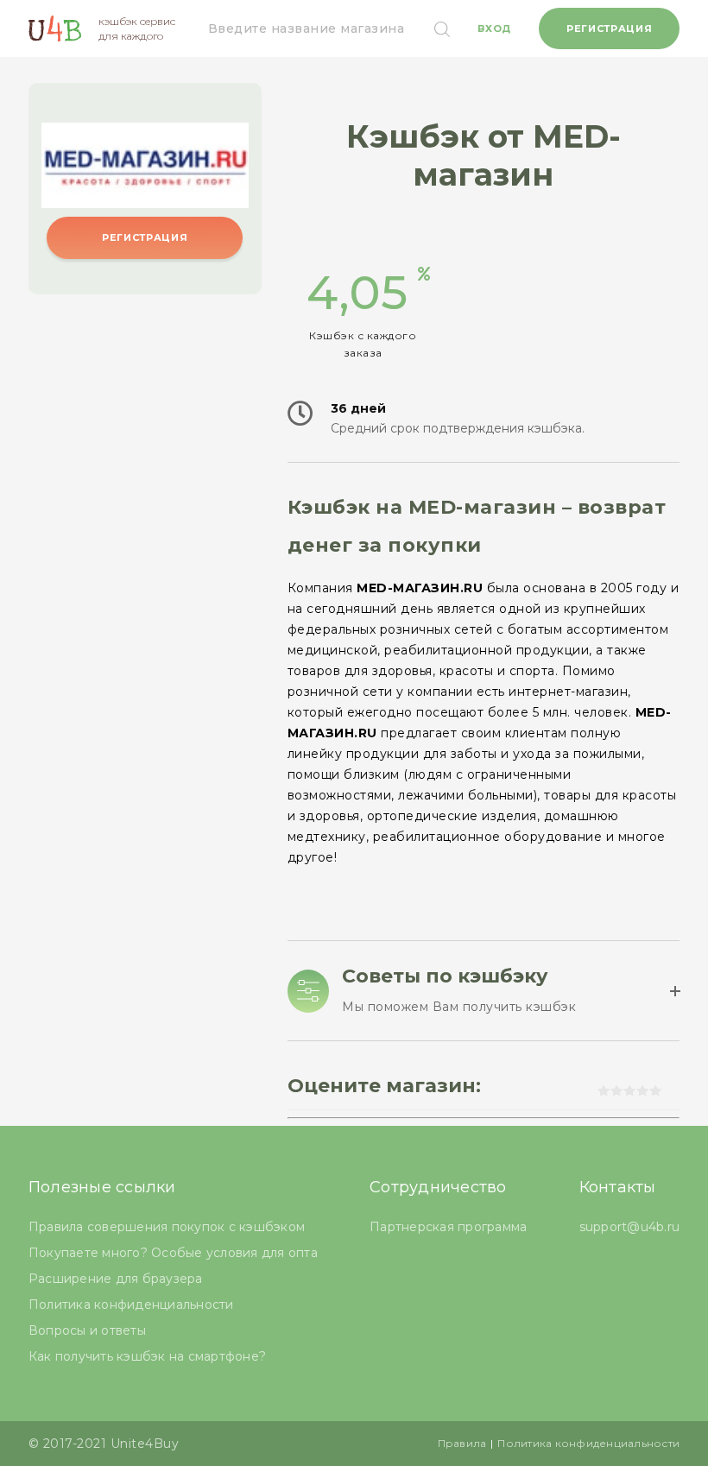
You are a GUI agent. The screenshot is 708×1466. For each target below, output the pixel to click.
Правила (462, 1443)
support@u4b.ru (629, 1227)
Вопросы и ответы (87, 1330)
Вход (494, 28)
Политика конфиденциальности (131, 1304)
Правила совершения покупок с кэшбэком (166, 1227)
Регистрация (609, 28)
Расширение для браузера (115, 1278)
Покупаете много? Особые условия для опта (173, 1253)
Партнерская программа (448, 1227)
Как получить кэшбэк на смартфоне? (147, 1356)
